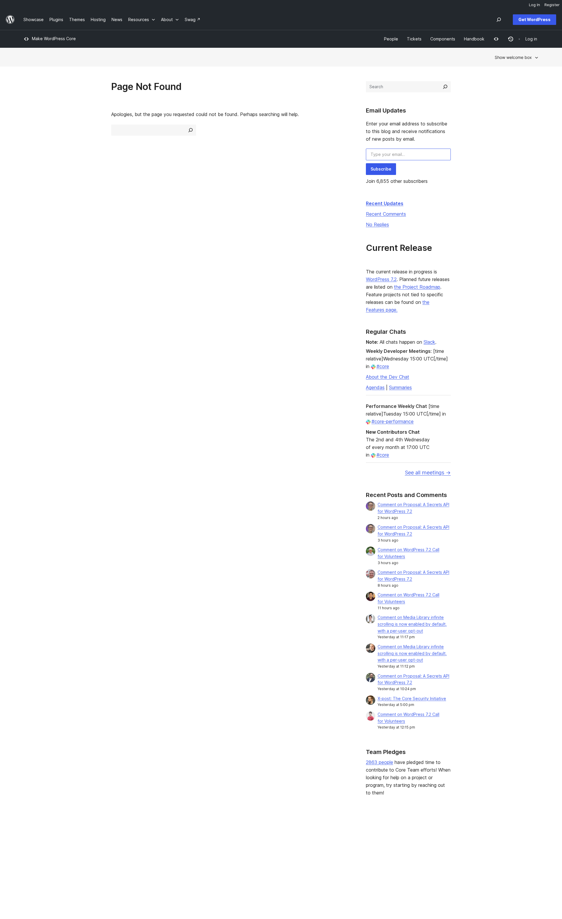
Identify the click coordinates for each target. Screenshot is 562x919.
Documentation (246, 844)
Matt (447, 844)
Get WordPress (534, 19)
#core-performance (392, 421)
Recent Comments (386, 214)
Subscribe (381, 168)
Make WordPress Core (54, 38)
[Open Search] (499, 19)
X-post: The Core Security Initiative (412, 698)
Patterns (136, 862)
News (28, 844)
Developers (243, 853)
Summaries (400, 387)
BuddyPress (454, 862)
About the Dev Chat (387, 377)
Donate (345, 853)
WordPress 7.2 (381, 279)
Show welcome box (513, 57)
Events (342, 844)
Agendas (375, 387)
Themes (135, 844)
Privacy (30, 862)
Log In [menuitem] (534, 4)
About (29, 835)
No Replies (377, 224)
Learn (237, 835)
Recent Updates (384, 203)
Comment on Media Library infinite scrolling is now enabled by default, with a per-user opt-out (412, 624)
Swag (344, 862)
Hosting (30, 853)
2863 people (379, 762)
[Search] (445, 86)
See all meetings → (428, 472)
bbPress (450, 853)
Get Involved (348, 835)
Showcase (138, 835)
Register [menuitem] (552, 4)
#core (382, 366)
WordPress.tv (247, 862)
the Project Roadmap (417, 287)
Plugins (134, 853)
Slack (429, 342)
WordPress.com (458, 835)
